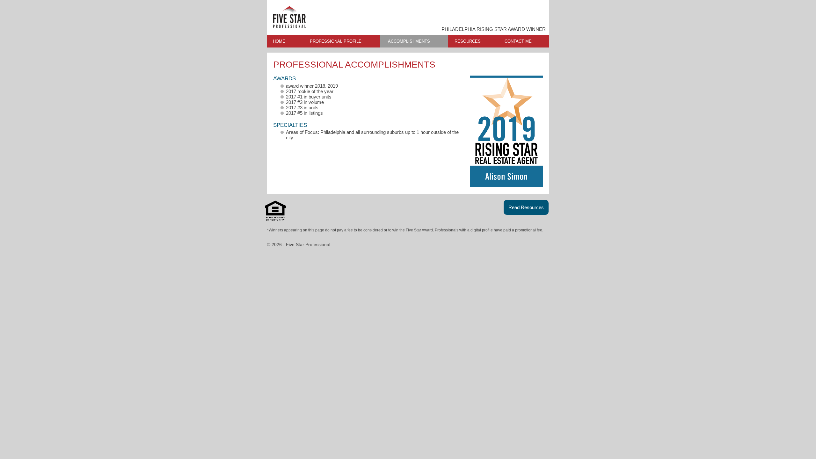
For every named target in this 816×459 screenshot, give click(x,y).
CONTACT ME (518, 41)
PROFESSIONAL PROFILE (335, 41)
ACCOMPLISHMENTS (409, 41)
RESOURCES (468, 41)
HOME (279, 41)
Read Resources (526, 207)
